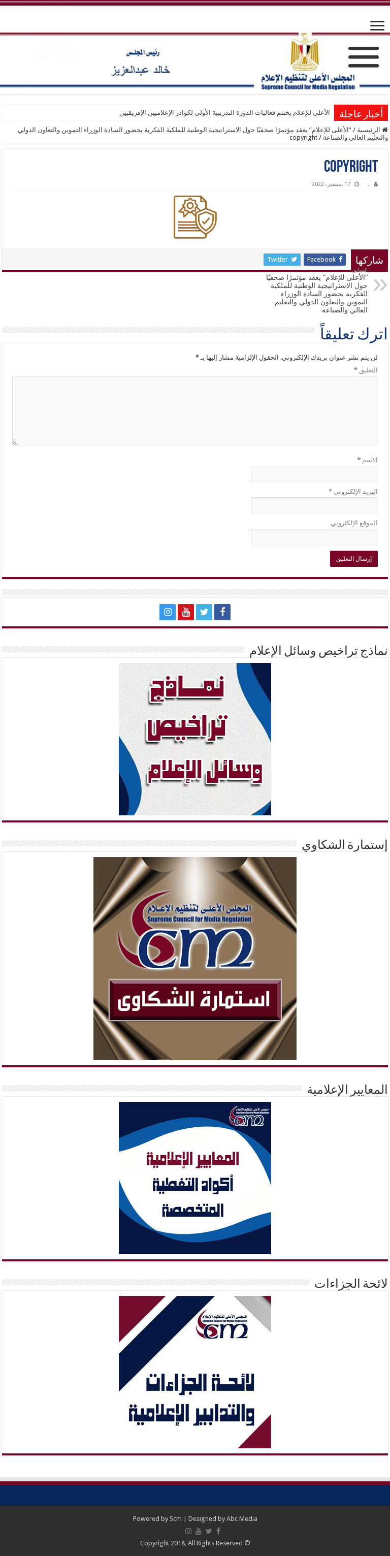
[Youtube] (186, 612)
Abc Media (241, 1518)
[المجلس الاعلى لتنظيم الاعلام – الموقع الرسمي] (195, 48)
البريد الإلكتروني (353, 491)
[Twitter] (204, 612)
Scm (176, 1518)
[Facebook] (222, 612)
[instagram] (167, 612)
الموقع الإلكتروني (354, 523)
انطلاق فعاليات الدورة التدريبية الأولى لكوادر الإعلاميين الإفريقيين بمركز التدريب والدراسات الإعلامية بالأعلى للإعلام (173, 112)
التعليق (366, 370)
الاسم (367, 460)
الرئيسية (369, 130)
